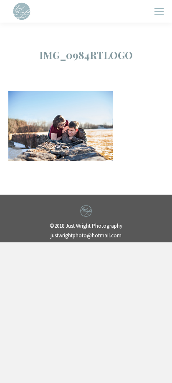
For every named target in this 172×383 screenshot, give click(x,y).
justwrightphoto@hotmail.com (86, 235)
